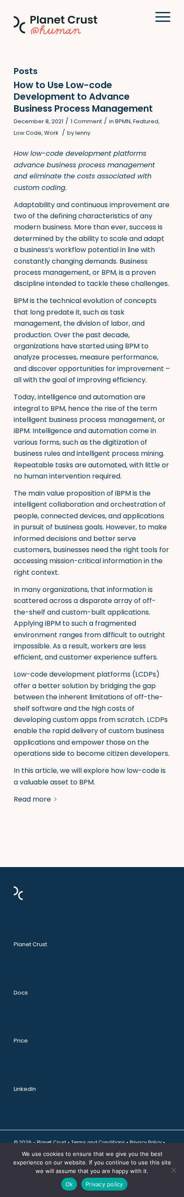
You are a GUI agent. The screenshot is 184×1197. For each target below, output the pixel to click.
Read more (32, 799)
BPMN (123, 121)
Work (51, 133)
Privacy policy (104, 1184)
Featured (145, 121)
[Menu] (158, 17)
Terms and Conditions (98, 1142)
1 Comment (86, 121)
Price (21, 1041)
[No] (173, 1170)
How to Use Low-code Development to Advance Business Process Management (83, 97)
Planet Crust (30, 944)
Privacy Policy (146, 1142)
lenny (82, 133)
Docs (21, 993)
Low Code (28, 133)
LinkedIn (25, 1089)
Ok (69, 1184)
